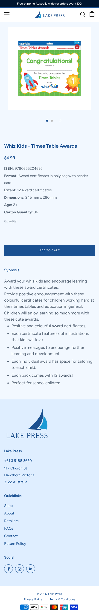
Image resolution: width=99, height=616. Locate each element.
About (9, 513)
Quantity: (10, 221)
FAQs (8, 528)
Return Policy (15, 543)
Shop (8, 505)
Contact (11, 536)
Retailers (11, 521)
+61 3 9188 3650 (18, 460)
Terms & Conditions (62, 599)
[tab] (47, 121)
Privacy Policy (33, 599)
